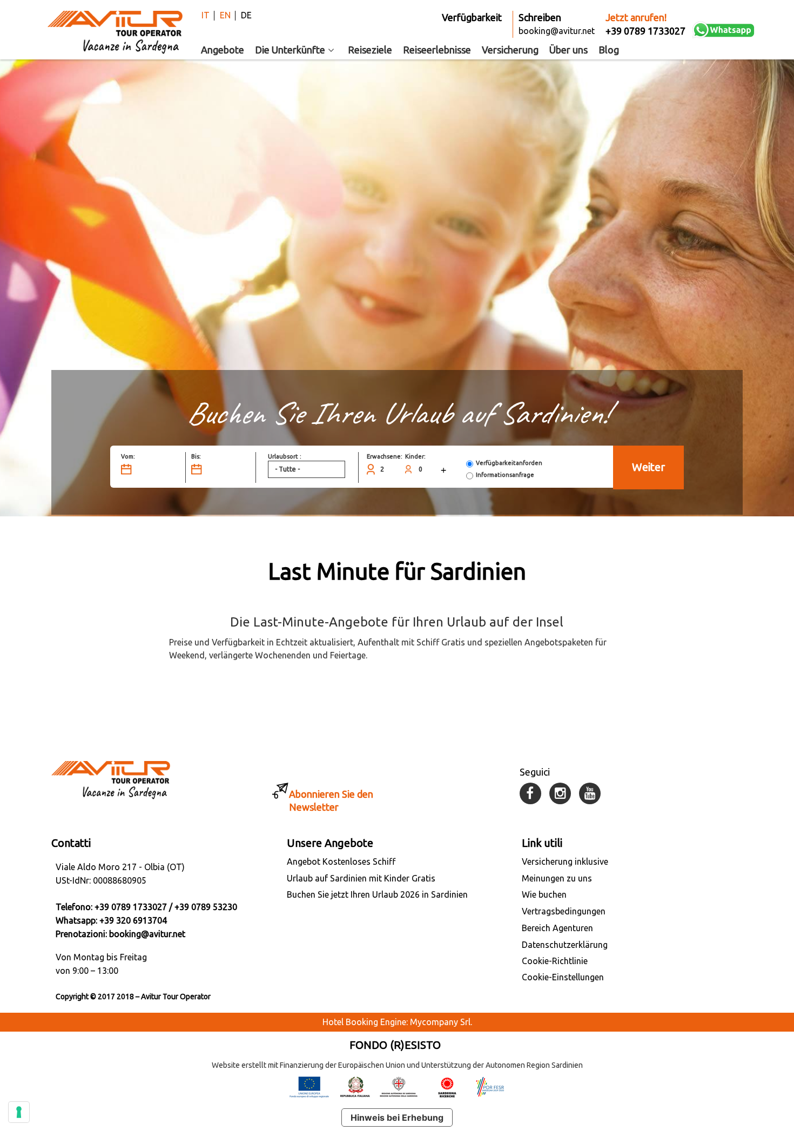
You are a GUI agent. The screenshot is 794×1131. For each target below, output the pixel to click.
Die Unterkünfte (290, 49)
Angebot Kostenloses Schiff (341, 861)
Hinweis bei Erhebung (397, 1117)
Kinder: (415, 456)
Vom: (128, 456)
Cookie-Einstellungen (563, 977)
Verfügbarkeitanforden (509, 463)
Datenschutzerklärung (565, 944)
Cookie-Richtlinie (555, 961)
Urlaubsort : (284, 456)
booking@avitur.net (147, 934)
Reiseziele (370, 49)
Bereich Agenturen (557, 928)
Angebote (222, 49)
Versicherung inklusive (565, 861)
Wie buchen (544, 894)
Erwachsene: (384, 456)
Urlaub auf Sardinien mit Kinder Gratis (361, 878)
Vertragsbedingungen (563, 911)
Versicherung (510, 49)
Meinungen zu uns (557, 878)
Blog (608, 49)
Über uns (568, 49)
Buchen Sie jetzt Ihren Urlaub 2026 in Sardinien (377, 894)
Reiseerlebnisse (437, 49)
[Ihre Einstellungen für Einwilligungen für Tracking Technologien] (19, 1112)
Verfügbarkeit (472, 17)
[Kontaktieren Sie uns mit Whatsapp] (723, 30)
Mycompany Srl (440, 1022)
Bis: (196, 456)
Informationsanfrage (505, 475)
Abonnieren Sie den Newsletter (331, 800)
